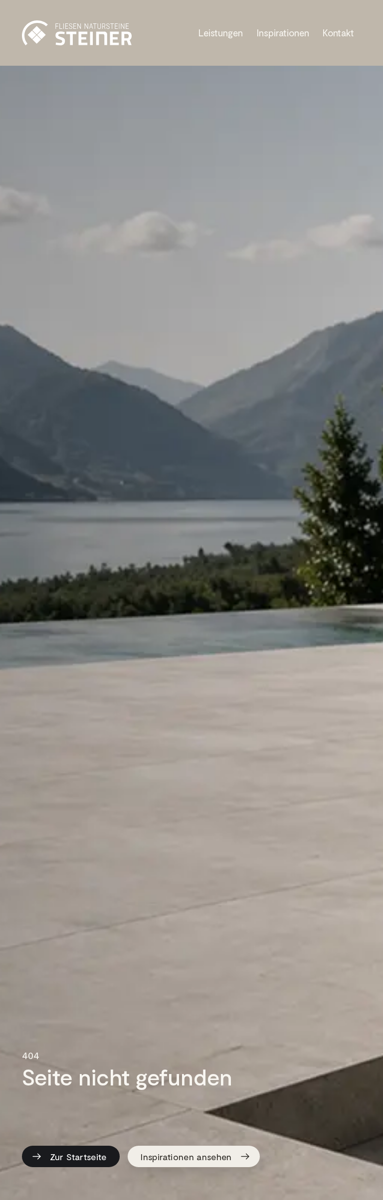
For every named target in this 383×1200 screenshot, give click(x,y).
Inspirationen (283, 32)
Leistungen (220, 32)
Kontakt (338, 32)
